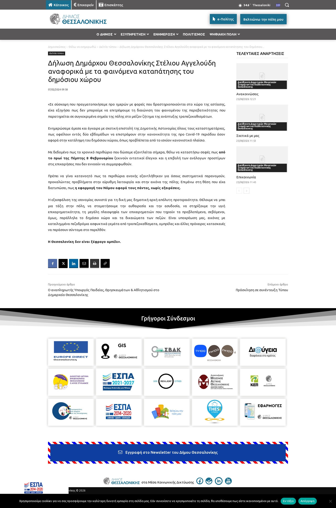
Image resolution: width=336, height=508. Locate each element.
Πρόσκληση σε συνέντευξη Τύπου (262, 290)
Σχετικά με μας (247, 136)
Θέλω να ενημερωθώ (82, 46)
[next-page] (246, 191)
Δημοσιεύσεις (57, 46)
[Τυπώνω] (94, 263)
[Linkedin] (73, 263)
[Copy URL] (105, 263)
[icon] (199, 483)
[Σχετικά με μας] (262, 117)
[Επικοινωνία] (262, 159)
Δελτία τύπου (108, 46)
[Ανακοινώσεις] (262, 76)
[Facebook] (52, 263)
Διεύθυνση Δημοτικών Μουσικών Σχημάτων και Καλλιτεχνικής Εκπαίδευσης (257, 84)
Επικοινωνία (246, 177)
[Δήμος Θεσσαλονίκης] (82, 19)
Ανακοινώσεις (247, 94)
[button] (287, 5)
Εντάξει (288, 501)
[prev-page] (239, 191)
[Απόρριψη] (330, 501)
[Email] (84, 263)
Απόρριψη (308, 501)
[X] (63, 263)
